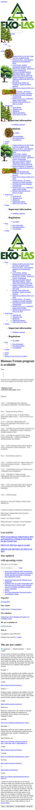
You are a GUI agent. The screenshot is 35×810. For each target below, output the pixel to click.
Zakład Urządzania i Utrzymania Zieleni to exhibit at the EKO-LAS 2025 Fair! (23, 286)
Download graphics (18, 227)
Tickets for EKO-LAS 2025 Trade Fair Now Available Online (23, 264)
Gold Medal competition (17, 587)
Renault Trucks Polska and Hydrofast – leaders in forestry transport (21, 292)
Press (6, 223)
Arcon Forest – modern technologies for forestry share (21, 273)
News (6, 262)
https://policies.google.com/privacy (11, 685)
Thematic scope (17, 198)
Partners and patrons (18, 201)
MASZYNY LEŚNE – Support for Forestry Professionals (23, 277)
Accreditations (16, 229)
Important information (16, 575)
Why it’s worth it (16, 583)
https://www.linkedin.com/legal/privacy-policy (15, 722)
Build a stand (21, 585)
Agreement (6, 649)
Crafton (19, 637)
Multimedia (15, 200)
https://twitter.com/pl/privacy (9, 770)
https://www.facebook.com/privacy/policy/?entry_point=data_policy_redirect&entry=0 (14, 742)
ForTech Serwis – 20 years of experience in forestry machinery (22, 300)
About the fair (16, 196)
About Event (9, 194)
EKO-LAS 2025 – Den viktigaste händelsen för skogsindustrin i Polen (22, 269)
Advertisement (27, 571)
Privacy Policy (5, 803)
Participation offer (27, 583)
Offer (21, 571)
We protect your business (25, 573)
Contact (7, 230)
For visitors (15, 222)
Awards (7, 573)
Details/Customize (18, 649)
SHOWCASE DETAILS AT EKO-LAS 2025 (21, 192)
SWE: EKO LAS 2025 (19, 203)
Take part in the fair (11, 585)
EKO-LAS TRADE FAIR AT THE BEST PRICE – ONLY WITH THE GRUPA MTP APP (22, 281)
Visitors (7, 205)
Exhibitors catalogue (18, 213)
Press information (17, 225)
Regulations (13, 573)
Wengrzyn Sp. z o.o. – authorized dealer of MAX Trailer (22, 307)
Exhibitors (16, 571)
